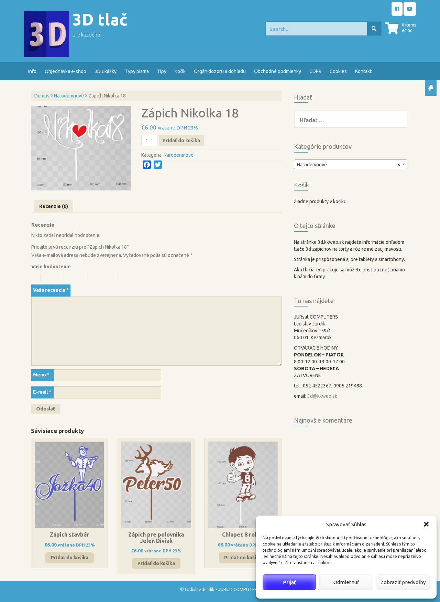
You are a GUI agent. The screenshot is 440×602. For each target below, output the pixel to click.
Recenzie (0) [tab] (53, 206)
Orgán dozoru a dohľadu (220, 71)
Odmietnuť (346, 582)
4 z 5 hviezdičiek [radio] (104, 277)
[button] (426, 524)
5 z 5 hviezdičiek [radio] (136, 277)
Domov (42, 95)
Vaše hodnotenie (51, 266)
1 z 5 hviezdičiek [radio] (36, 277)
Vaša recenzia (51, 290)
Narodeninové (69, 95)
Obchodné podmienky (277, 71)
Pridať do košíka (181, 140)
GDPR (315, 71)
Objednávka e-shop (65, 71)
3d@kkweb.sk (322, 396)
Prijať (289, 582)
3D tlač (100, 19)
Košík (180, 71)
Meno (41, 374)
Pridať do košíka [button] (69, 557)
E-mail (42, 392)
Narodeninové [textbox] (348, 164)
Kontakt (363, 71)
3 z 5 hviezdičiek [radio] (76, 277)
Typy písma (137, 71)
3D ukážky (106, 71)
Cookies (338, 71)
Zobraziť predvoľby (403, 582)
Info (32, 71)
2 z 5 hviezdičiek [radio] (54, 277)
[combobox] (350, 164)
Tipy (161, 71)
